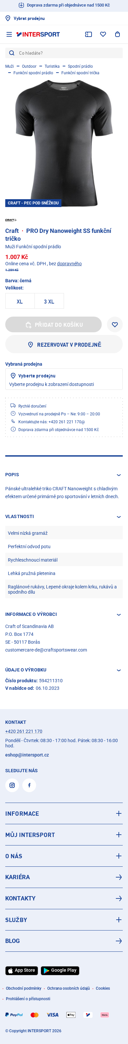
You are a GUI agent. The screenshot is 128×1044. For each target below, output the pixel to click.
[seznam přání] (103, 34)
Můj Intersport (30, 834)
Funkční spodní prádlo (33, 73)
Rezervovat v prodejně (69, 344)
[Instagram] (12, 785)
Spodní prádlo (80, 66)
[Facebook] (29, 785)
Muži (9, 66)
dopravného (69, 263)
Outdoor (29, 66)
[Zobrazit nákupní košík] (117, 34)
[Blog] (64, 941)
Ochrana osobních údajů (68, 988)
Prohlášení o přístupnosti (28, 999)
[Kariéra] (64, 877)
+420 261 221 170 (23, 731)
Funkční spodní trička (80, 73)
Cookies (103, 988)
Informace (22, 813)
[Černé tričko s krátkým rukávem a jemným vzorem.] (64, 143)
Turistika (52, 66)
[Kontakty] (64, 898)
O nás (13, 856)
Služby (16, 919)
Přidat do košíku (59, 325)
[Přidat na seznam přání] (115, 324)
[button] (64, 475)
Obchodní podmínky (23, 988)
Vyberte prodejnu (36, 375)
